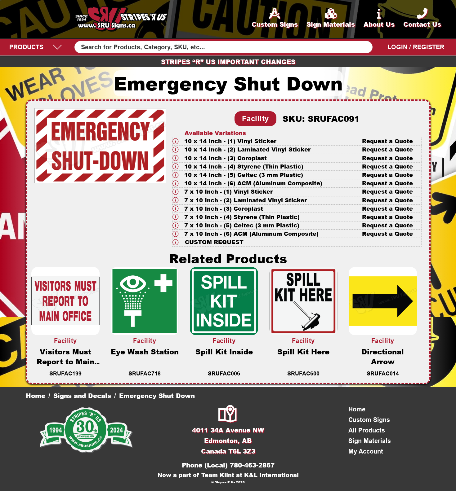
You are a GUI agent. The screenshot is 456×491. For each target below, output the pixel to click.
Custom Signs (369, 419)
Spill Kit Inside (224, 352)
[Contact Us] (228, 414)
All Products (366, 430)
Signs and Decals (82, 395)
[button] (297, 141)
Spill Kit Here (303, 352)
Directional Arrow (382, 356)
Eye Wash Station (145, 352)
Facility (255, 118)
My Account (365, 451)
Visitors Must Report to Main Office (65, 361)
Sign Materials (369, 440)
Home (35, 395)
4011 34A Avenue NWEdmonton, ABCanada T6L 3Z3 (228, 440)
